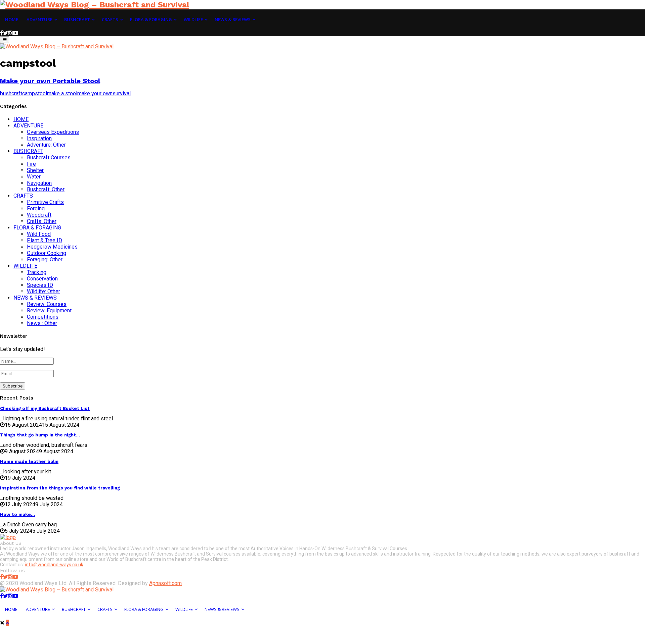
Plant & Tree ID (44, 240)
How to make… (17, 514)
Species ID (40, 285)
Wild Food (39, 234)
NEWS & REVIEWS (35, 298)
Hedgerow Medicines (52, 247)
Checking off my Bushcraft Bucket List (45, 408)
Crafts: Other (41, 221)
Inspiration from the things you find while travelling (60, 487)
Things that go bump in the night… (40, 434)
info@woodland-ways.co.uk (54, 564)
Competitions (42, 317)
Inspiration (39, 138)
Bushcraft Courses (49, 157)
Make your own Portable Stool (50, 81)
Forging (36, 208)
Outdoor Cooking (46, 253)
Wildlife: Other (43, 291)
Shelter (35, 170)
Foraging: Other (44, 259)
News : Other (42, 323)
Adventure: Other (46, 145)
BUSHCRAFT (28, 151)
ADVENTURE (28, 125)
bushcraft (11, 93)
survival (122, 93)
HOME (21, 119)
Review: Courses (47, 304)
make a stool (62, 93)
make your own (95, 93)
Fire (31, 164)
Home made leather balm (29, 461)
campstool (34, 93)
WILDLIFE (25, 266)
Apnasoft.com (165, 583)
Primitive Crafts (45, 202)
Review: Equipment (49, 310)
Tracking (36, 272)
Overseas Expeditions (53, 132)
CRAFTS (23, 196)
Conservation (42, 278)
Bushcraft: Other (45, 189)
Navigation (39, 183)
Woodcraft (39, 215)
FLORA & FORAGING (37, 227)
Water (34, 176)
